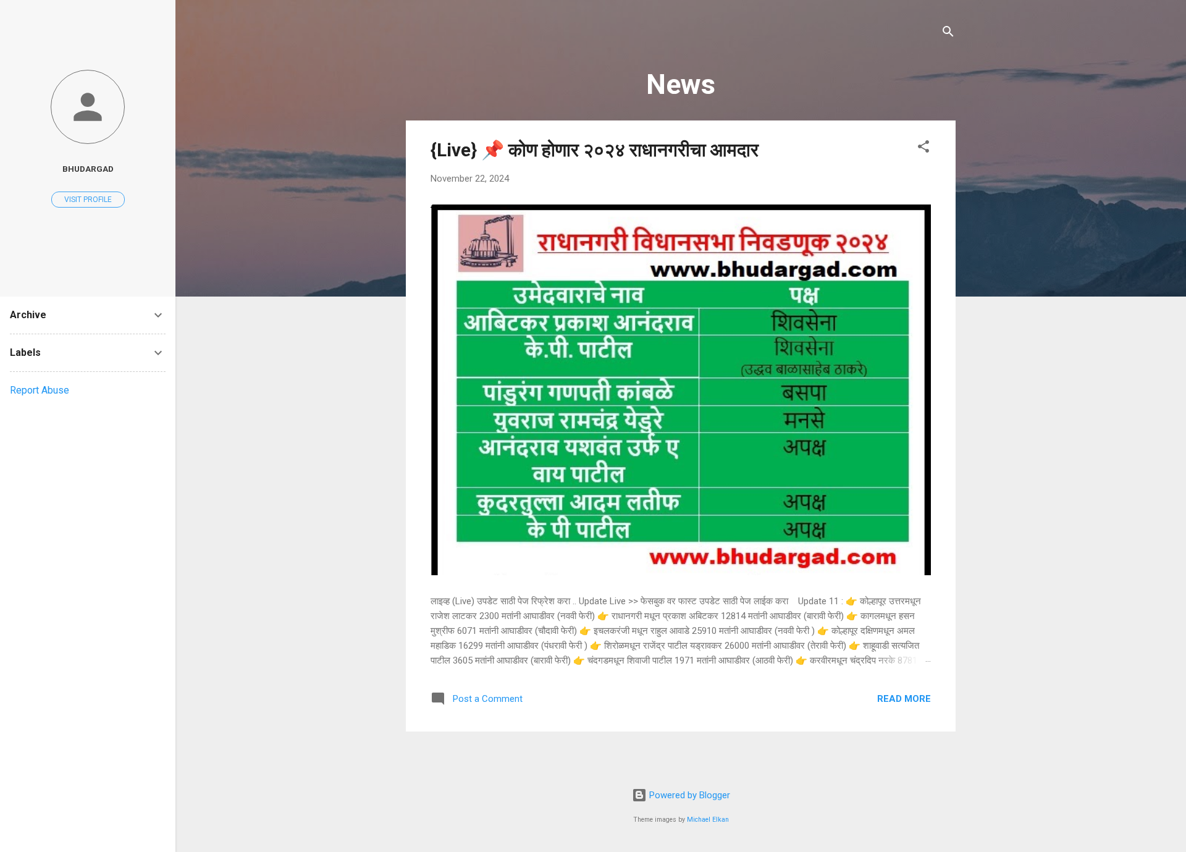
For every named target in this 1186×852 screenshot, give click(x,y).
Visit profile (88, 199)
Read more (904, 698)
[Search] (948, 34)
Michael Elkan (708, 820)
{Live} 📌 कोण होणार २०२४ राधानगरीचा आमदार (595, 150)
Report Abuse (39, 390)
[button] (923, 148)
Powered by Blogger (688, 795)
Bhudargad (88, 169)
